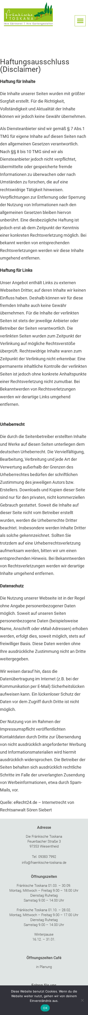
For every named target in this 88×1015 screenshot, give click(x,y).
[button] (80, 20)
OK (45, 1008)
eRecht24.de (25, 802)
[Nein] (82, 1000)
